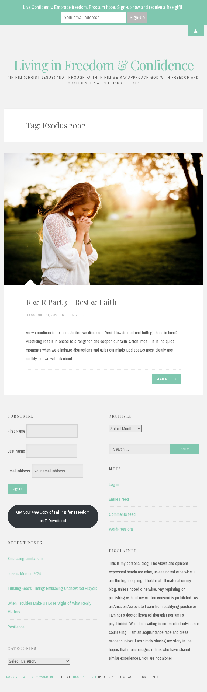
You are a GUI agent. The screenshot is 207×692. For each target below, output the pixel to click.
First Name (16, 431)
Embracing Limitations (25, 558)
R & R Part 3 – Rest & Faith (71, 302)
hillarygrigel (76, 315)
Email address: (20, 471)
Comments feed (122, 514)
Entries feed (119, 499)
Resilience (16, 627)
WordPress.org (121, 529)
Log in (114, 484)
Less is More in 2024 (24, 573)
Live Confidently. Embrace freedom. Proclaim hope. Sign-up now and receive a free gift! (102, 7)
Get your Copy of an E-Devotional (53, 516)
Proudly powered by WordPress (31, 677)
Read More (165, 379)
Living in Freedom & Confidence (104, 65)
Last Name (16, 451)
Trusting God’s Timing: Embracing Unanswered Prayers (52, 588)
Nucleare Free (85, 677)
